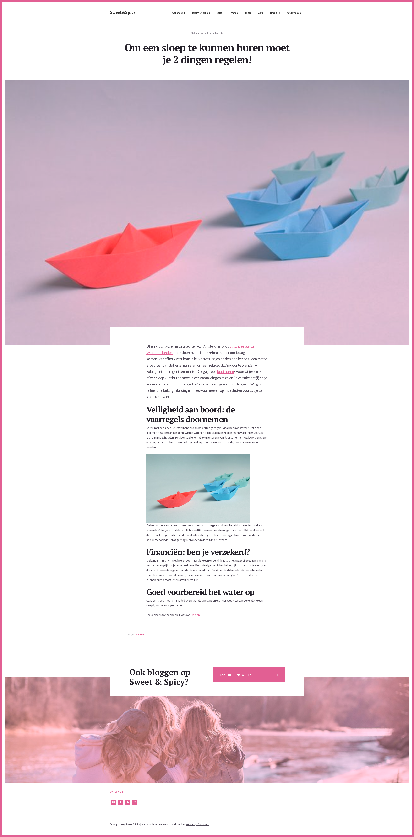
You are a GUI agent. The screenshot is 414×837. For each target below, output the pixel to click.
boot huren (225, 371)
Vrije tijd (140, 635)
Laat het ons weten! (236, 675)
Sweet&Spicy (123, 12)
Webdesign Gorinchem (197, 824)
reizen (196, 614)
